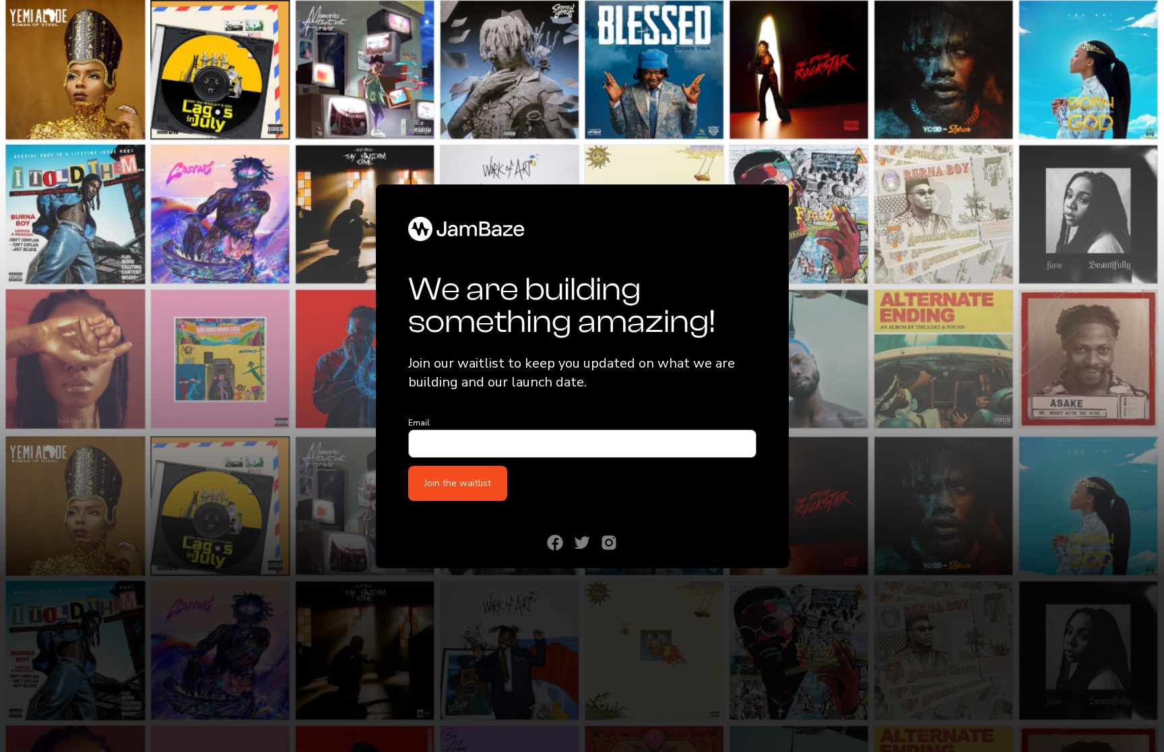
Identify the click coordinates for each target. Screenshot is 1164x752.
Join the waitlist (457, 483)
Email (419, 422)
